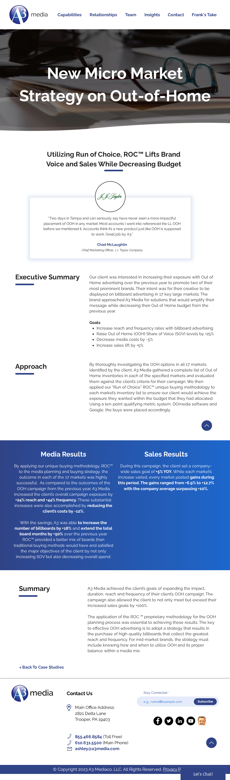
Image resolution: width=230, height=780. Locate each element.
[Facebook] (157, 721)
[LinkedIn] (179, 721)
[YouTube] (190, 721)
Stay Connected (155, 692)
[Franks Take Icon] (201, 721)
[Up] (206, 425)
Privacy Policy (176, 769)
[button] (103, 14)
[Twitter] (168, 721)
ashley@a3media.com (97, 748)
